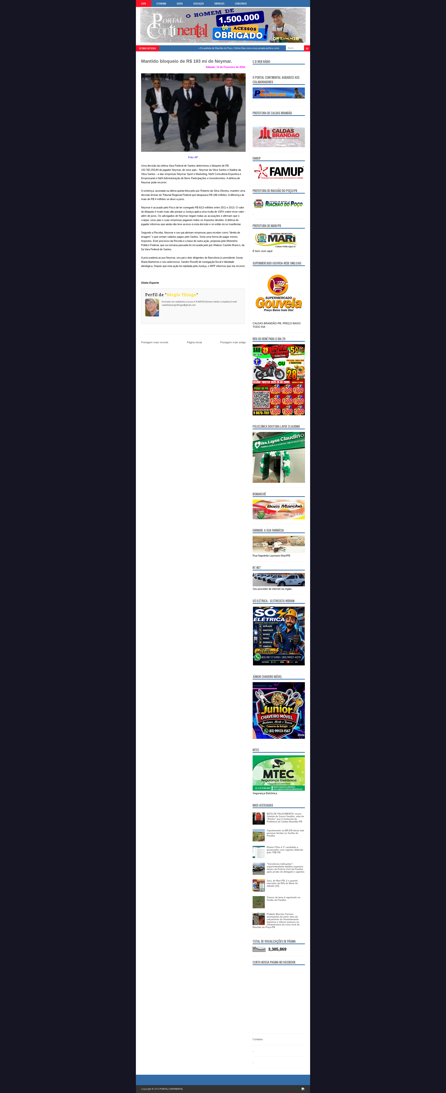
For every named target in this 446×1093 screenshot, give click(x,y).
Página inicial (194, 342)
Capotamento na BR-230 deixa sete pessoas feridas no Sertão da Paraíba (285, 833)
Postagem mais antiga (233, 342)
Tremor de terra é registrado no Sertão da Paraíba (283, 898)
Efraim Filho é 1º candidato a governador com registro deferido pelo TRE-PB (285, 850)
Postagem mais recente (154, 342)
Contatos (258, 1039)
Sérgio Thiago (181, 294)
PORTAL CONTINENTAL (171, 1088)
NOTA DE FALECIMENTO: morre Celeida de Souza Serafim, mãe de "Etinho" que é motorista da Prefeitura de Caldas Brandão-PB (285, 817)
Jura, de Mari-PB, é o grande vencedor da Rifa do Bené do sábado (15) (282, 883)
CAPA (143, 3)
